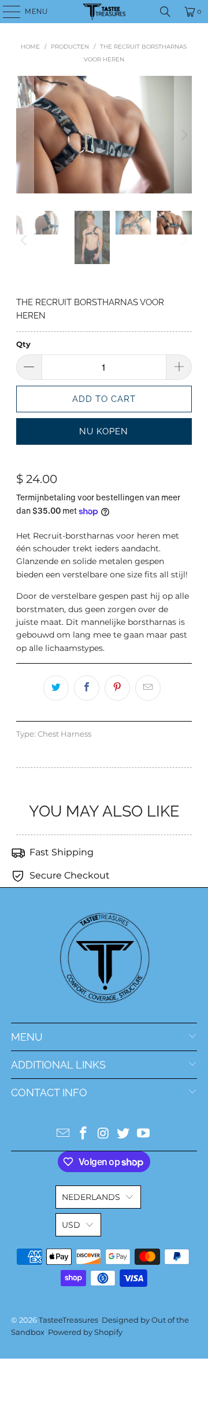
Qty (23, 344)
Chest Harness (64, 734)
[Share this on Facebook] (86, 688)
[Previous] (25, 135)
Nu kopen (103, 431)
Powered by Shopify (85, 1332)
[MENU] (6, 11)
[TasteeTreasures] (104, 11)
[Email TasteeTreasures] (63, 1134)
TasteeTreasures (68, 1319)
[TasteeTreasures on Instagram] (103, 1134)
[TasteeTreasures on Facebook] (83, 1134)
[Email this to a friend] (148, 688)
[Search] (165, 11)
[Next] (183, 135)
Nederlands (91, 1197)
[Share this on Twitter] (56, 688)
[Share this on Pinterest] (117, 688)
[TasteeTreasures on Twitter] (123, 1134)
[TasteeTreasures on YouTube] (144, 1134)
